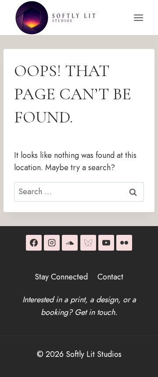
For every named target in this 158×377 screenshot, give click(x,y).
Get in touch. (96, 312)
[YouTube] (106, 243)
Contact (110, 277)
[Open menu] (138, 17)
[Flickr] (124, 243)
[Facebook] (34, 243)
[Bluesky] (88, 243)
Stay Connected (61, 277)
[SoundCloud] (70, 243)
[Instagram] (52, 243)
